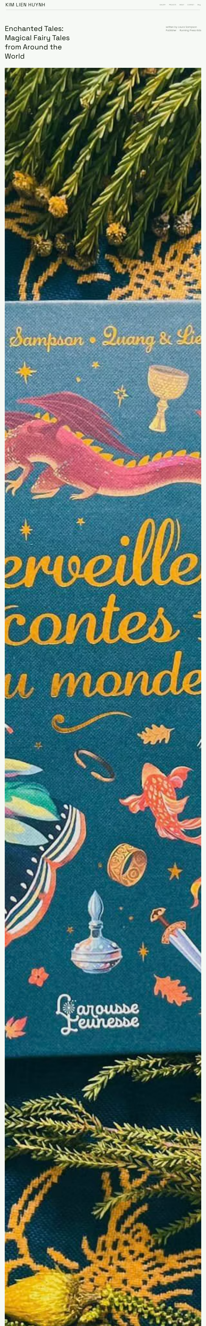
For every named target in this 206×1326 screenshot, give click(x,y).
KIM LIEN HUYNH (25, 5)
